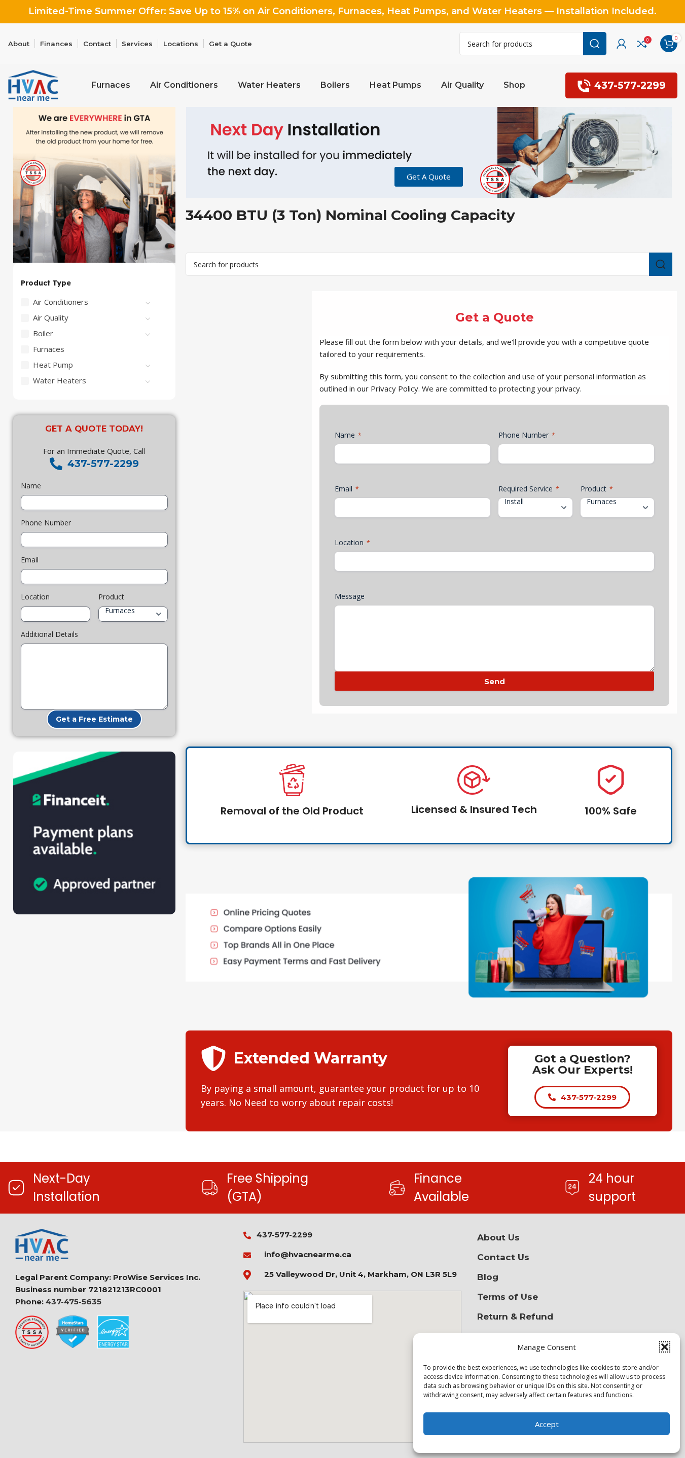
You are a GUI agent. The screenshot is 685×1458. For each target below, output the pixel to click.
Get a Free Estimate (94, 719)
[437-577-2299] (56, 463)
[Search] (594, 43)
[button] (665, 1347)
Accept (547, 1424)
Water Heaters (59, 380)
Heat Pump (53, 365)
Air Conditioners (60, 302)
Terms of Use (507, 1297)
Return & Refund (515, 1316)
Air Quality (50, 317)
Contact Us (503, 1257)
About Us (498, 1237)
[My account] (621, 43)
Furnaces (48, 349)
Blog (487, 1277)
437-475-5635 (73, 1301)
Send (494, 681)
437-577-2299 (630, 85)
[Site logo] (33, 85)
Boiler (43, 333)
